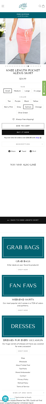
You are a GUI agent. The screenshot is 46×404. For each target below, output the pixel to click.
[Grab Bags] (23, 247)
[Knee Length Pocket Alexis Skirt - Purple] (6, 202)
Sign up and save (22, 393)
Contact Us (44, 87)
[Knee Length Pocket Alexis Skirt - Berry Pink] (13, 202)
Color (23, 97)
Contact (23, 376)
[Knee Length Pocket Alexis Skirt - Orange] (10, 204)
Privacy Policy (23, 379)
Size (23, 86)
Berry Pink (8, 107)
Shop (23, 358)
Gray (19, 107)
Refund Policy (23, 383)
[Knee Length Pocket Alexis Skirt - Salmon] (7, 204)
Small (7, 91)
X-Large (37, 91)
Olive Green (23, 112)
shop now (23, 310)
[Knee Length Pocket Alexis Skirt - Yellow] (11, 202)
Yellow (35, 101)
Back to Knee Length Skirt (24, 220)
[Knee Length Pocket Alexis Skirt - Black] (8, 202)
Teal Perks (23, 369)
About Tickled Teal (23, 365)
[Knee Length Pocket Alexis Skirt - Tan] (3, 202)
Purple (17, 101)
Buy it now (23, 132)
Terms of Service (23, 386)
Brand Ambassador (23, 372)
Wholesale (23, 362)
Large (27, 91)
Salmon (28, 107)
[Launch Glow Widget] (5, 398)
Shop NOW (23, 269)
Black (26, 101)
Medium (17, 91)
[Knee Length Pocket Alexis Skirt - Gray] (16, 202)
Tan (9, 101)
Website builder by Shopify (23, 397)
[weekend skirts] (23, 286)
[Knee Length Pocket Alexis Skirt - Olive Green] (12, 204)
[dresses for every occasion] (23, 326)
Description (23, 144)
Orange (38, 107)
